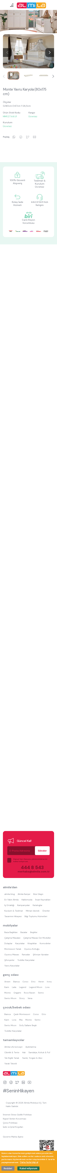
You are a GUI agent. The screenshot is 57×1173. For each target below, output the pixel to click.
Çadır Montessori (22, 1014)
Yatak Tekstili (10, 1063)
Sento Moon (10, 998)
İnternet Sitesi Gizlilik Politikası (17, 1114)
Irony (49, 981)
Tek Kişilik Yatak (11, 1058)
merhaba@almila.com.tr (31, 871)
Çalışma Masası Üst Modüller (37, 938)
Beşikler (33, 932)
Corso (25, 981)
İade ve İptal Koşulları (13, 1127)
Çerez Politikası (10, 1122)
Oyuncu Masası (11, 954)
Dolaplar (8, 943)
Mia (21, 1019)
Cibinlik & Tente (11, 1052)
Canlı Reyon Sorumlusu (28, 221)
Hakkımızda (26, 899)
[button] (49, 52)
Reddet (8, 1168)
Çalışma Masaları (12, 938)
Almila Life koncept (13, 1047)
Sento (41, 992)
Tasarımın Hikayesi (13, 916)
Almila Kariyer (24, 894)
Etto (33, 981)
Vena (30, 998)
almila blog (9, 894)
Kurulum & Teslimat (13, 910)
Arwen (7, 981)
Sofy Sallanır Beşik (28, 1025)
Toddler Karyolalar (26, 960)
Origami (17, 992)
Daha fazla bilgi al (29, 1162)
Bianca (16, 981)
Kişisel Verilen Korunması (14, 1118)
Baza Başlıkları (11, 932)
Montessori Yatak (12, 949)
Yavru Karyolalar (12, 965)
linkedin (23, 1082)
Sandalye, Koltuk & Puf (39, 1052)
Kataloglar (37, 905)
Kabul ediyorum (28, 1168)
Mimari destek (32, 910)
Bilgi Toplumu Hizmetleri (36, 916)
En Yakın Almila (11, 899)
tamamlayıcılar (13, 1040)
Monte (7, 992)
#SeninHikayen (18, 1091)
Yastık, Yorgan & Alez (32, 1058)
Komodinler (45, 943)
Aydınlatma (30, 1047)
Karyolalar (20, 943)
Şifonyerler (9, 960)
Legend (22, 987)
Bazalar (23, 932)
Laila (14, 987)
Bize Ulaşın (38, 894)
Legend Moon (35, 987)
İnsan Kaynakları (42, 899)
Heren (41, 981)
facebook (11, 1082)
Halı (24, 1052)
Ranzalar (26, 954)
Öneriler (46, 910)
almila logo (14, 1073)
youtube (29, 1082)
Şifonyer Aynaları (41, 954)
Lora (47, 987)
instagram (5, 1082)
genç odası (11, 975)
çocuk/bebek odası (16, 1007)
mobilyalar (10, 925)
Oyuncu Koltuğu (31, 949)
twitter (17, 1082)
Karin (6, 987)
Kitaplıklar (32, 943)
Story (22, 998)
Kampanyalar (23, 905)
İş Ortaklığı (9, 905)
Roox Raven (29, 992)
